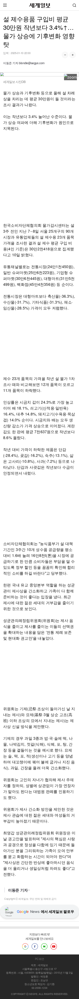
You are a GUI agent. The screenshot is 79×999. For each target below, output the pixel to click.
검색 (74, 5)
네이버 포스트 (44, 946)
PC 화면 (39, 959)
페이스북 (35, 946)
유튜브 (54, 946)
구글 (25, 946)
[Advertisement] (39, 176)
